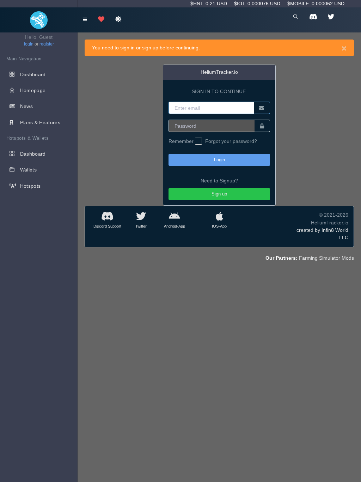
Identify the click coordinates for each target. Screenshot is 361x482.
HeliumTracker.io (219, 72)
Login (219, 159)
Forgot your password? (231, 141)
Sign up (219, 194)
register (46, 44)
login (28, 44)
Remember (182, 141)
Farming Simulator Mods (326, 258)
